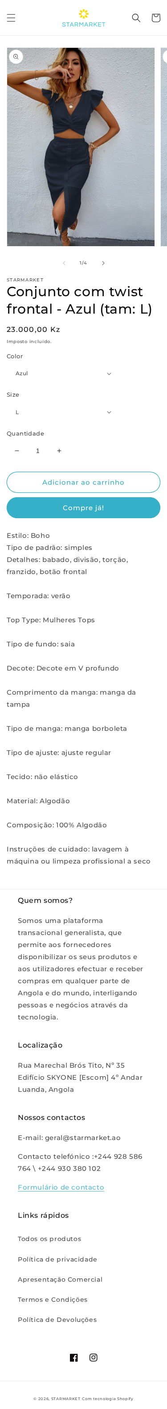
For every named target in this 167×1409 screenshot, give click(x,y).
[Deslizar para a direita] (103, 263)
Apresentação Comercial (60, 1279)
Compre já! (83, 507)
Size (13, 394)
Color (15, 356)
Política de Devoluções (57, 1320)
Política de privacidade (58, 1259)
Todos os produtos (49, 1239)
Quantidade (25, 433)
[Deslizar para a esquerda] (64, 263)
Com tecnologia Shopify (107, 1398)
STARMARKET (66, 1398)
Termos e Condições (53, 1300)
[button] (11, 18)
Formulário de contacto (61, 1187)
